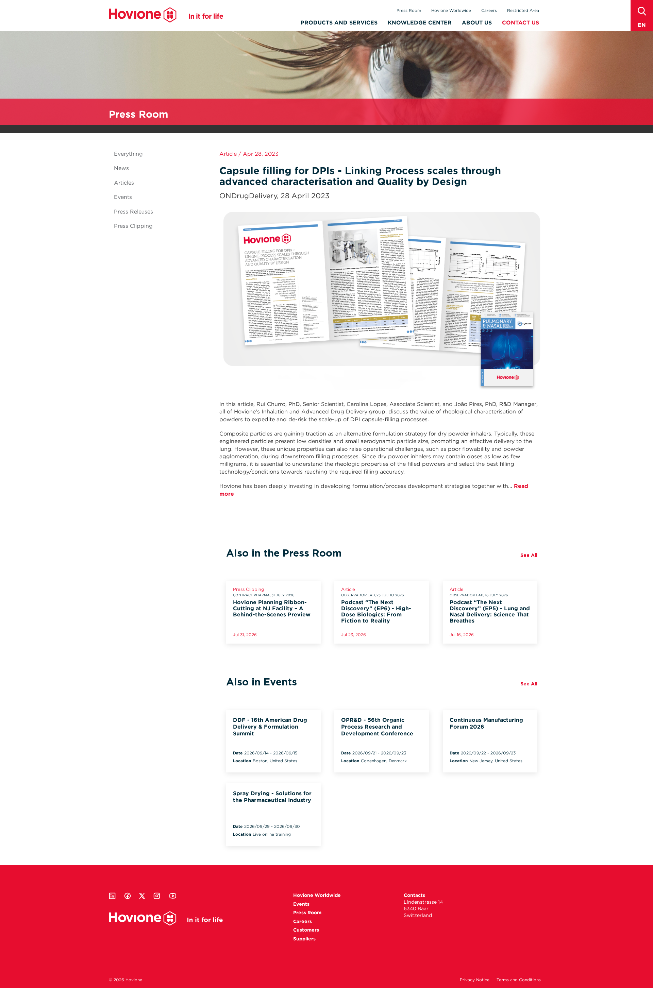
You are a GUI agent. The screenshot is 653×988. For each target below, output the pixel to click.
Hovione (166, 14)
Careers (489, 10)
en (642, 25)
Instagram (157, 896)
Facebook (127, 896)
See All (528, 555)
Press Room (409, 10)
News (121, 168)
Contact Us (520, 22)
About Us (477, 22)
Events (123, 197)
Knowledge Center (420, 22)
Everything (128, 154)
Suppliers (304, 938)
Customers (306, 930)
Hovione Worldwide (451, 10)
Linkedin (112, 896)
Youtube (173, 896)
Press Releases (133, 211)
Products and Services (339, 22)
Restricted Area (523, 10)
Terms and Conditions (519, 979)
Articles (124, 183)
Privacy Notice (474, 979)
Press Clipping (133, 226)
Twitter (142, 896)
